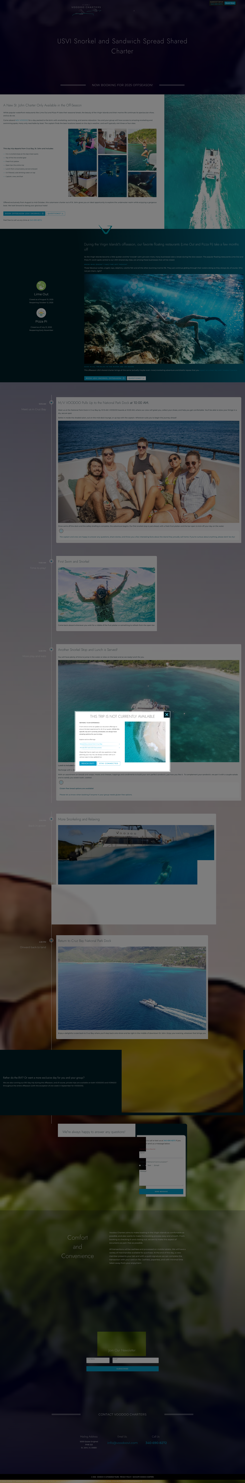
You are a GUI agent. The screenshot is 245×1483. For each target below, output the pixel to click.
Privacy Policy (126, 1477)
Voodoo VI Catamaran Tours (108, 1477)
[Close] (167, 715)
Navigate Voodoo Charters (143, 1477)
